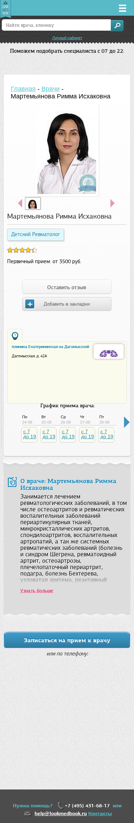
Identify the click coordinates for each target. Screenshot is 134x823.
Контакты (100, 814)
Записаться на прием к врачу (67, 640)
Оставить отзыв (66, 287)
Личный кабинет (67, 37)
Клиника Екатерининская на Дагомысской (50, 346)
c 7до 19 (29, 434)
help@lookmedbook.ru (61, 814)
